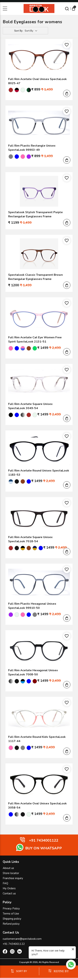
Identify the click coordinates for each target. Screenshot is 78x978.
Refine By (61, 971)
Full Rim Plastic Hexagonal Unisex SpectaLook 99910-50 (32, 606)
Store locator (11, 873)
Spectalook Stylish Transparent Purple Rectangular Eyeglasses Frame (35, 214)
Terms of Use (11, 913)
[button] (66, 93)
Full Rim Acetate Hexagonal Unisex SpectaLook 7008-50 (33, 672)
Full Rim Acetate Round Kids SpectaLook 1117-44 (37, 739)
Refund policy (11, 924)
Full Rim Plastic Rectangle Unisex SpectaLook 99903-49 (32, 148)
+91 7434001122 (14, 944)
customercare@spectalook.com (22, 939)
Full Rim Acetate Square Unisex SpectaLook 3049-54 (30, 406)
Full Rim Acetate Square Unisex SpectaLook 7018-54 (30, 539)
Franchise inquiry (13, 878)
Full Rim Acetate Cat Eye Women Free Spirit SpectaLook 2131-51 (35, 339)
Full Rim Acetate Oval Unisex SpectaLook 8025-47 (37, 81)
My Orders (9, 888)
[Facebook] (5, 952)
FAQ (5, 883)
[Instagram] (12, 952)
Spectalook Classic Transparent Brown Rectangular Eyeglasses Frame (35, 277)
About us (8, 868)
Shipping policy (12, 918)
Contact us (9, 893)
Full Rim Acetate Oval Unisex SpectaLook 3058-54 (37, 805)
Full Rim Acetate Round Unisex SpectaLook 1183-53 (38, 473)
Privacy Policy (11, 908)
